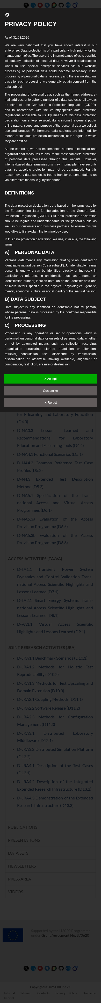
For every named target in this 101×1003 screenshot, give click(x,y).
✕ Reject (50, 403)
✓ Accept (50, 379)
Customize (50, 391)
